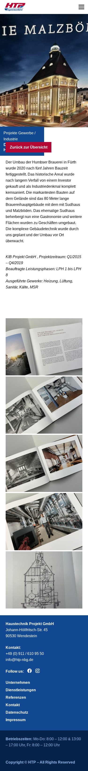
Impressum (16, 720)
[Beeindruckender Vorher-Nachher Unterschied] (44, 405)
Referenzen (16, 697)
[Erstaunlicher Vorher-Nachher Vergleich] (44, 463)
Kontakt (13, 705)
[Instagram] (37, 670)
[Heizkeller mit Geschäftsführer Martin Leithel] (44, 521)
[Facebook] (29, 670)
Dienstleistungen (21, 690)
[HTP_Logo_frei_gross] (15, 7)
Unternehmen (18, 683)
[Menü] (81, 7)
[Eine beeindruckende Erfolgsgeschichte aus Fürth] (44, 346)
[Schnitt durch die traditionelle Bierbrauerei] (44, 580)
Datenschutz (17, 712)
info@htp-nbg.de (19, 660)
